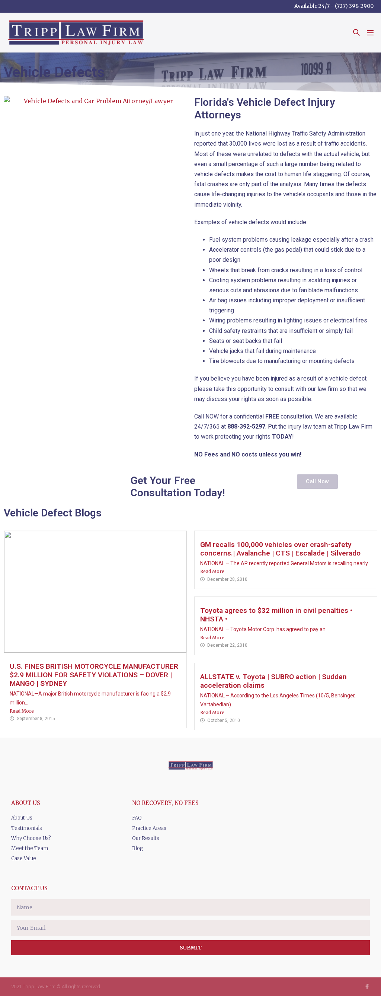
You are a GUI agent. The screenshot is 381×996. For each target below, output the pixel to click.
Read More (22, 711)
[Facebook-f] (367, 986)
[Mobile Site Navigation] (370, 32)
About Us (25, 802)
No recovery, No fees (165, 802)
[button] (356, 32)
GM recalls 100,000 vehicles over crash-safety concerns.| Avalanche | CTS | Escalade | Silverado (280, 548)
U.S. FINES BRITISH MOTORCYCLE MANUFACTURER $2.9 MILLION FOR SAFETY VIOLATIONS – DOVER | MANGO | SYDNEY (94, 675)
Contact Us (29, 888)
